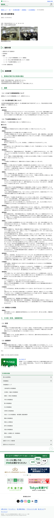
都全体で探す (50, 1)
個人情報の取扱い (21, 509)
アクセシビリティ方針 (31, 509)
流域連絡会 (5, 381)
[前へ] (6, 475)
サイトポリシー (12, 509)
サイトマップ (4, 511)
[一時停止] (30, 475)
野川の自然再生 (7, 377)
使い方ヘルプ (41, 509)
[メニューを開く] (51, 4)
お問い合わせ (4, 509)
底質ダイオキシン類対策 (9, 440)
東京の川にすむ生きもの (9, 444)
